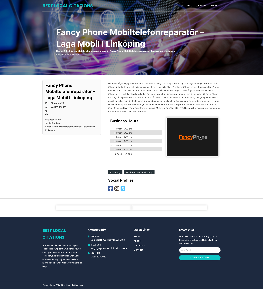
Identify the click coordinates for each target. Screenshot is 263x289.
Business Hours (53, 119)
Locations (201, 6)
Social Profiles (52, 123)
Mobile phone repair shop (92, 51)
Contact (138, 249)
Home (189, 6)
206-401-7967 (98, 256)
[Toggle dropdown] (220, 6)
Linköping (71, 51)
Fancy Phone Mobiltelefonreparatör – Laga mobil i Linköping (70, 128)
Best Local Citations (67, 6)
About (137, 241)
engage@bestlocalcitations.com (109, 248)
